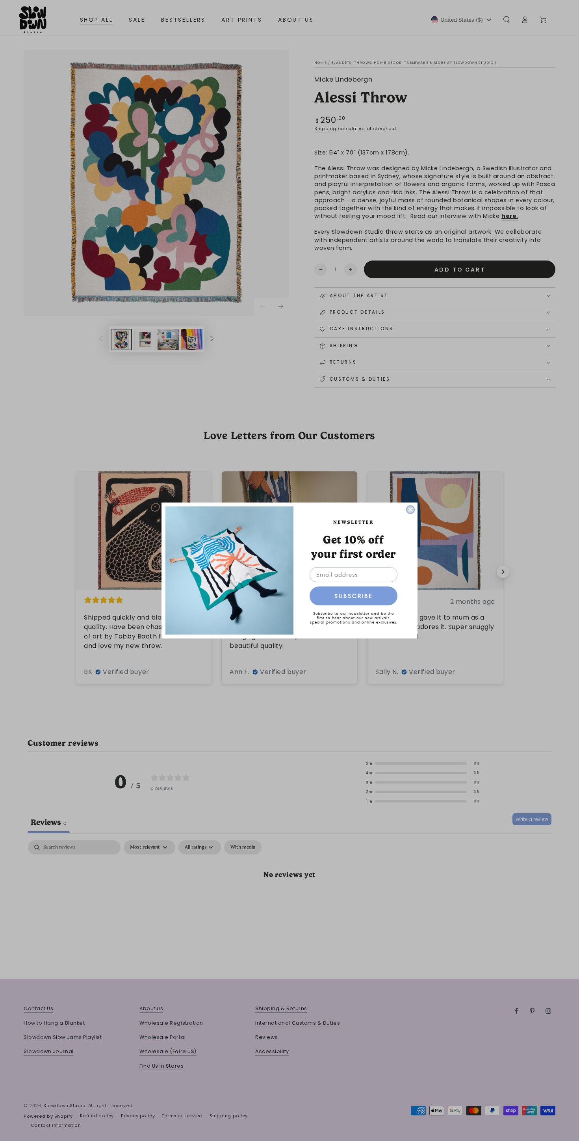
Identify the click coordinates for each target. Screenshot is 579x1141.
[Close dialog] (410, 510)
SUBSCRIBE (353, 595)
